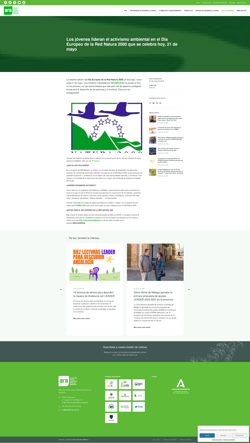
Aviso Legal (156, 439)
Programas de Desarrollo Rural (143, 11)
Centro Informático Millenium (80, 439)
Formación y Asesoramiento (170, 11)
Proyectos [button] (188, 11)
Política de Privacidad (229, 439)
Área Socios (241, 11)
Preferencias (239, 435)
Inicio (198, 3)
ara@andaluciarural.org (70, 409)
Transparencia (206, 3)
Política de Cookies (217, 439)
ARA (125, 11)
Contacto (232, 3)
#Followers (96, 160)
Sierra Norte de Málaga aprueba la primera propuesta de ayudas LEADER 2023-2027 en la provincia (153, 295)
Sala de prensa (228, 11)
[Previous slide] (61, 289)
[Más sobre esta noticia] (94, 262)
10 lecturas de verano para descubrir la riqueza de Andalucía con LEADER (94, 294)
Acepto (207, 435)
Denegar (223, 435)
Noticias (152, 87)
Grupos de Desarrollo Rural (207, 11)
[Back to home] (13, 10)
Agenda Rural (241, 3)
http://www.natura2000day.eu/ (90, 220)
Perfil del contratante (220, 3)
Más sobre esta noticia (81, 318)
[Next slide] (189, 289)
